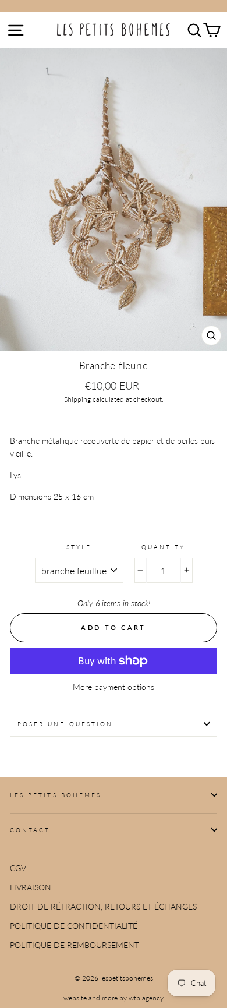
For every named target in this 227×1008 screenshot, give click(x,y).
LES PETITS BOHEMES (55, 794)
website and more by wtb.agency (113, 997)
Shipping (77, 399)
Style (78, 546)
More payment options (113, 687)
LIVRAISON (30, 887)
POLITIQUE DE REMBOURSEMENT (74, 945)
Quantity (163, 546)
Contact (30, 829)
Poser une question (65, 723)
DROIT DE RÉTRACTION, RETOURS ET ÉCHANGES (103, 906)
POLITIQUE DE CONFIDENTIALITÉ (73, 926)
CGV (18, 868)
